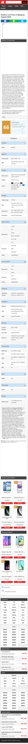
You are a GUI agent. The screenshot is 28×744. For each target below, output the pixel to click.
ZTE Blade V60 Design (7, 656)
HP (14, 680)
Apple (5, 602)
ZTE (23, 622)
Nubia (14, 617)
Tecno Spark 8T (5, 651)
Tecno (23, 615)
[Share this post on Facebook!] (5, 21)
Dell (5, 686)
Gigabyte (14, 678)
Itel (14, 602)
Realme (23, 604)
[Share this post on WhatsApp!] (13, 21)
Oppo (14, 622)
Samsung (23, 607)
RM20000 (5, 703)
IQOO (5, 622)
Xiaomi (23, 620)
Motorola (14, 610)
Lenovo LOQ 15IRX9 (7, 727)
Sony (23, 610)
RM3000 (5, 639)
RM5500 (14, 637)
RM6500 (14, 642)
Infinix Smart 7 (5, 662)
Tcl (23, 612)
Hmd (5, 612)
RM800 (23, 632)
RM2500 (5, 637)
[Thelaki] (2, 3)
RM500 (3, 117)
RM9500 (23, 642)
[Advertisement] (14, 58)
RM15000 (5, 698)
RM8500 (23, 637)
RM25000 (5, 708)
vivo (23, 617)
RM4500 (14, 629)
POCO (22, 602)
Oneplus (14, 620)
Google (5, 610)
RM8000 (23, 634)
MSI (23, 678)
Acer (5, 678)
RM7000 (14, 645)
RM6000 (14, 639)
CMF (5, 607)
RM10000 (5, 692)
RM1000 (5, 629)
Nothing (14, 615)
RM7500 (23, 629)
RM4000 (5, 645)
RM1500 (5, 632)
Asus (5, 604)
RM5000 (14, 634)
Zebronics (23, 683)
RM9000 (23, 639)
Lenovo (14, 607)
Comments (6, 587)
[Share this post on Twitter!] (22, 21)
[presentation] (26, 31)
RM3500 (5, 642)
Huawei (5, 617)
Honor (5, 615)
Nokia (14, 612)
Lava (14, 604)
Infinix (5, 620)
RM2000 (5, 634)
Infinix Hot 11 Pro (6, 667)
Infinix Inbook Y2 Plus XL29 (8, 722)
